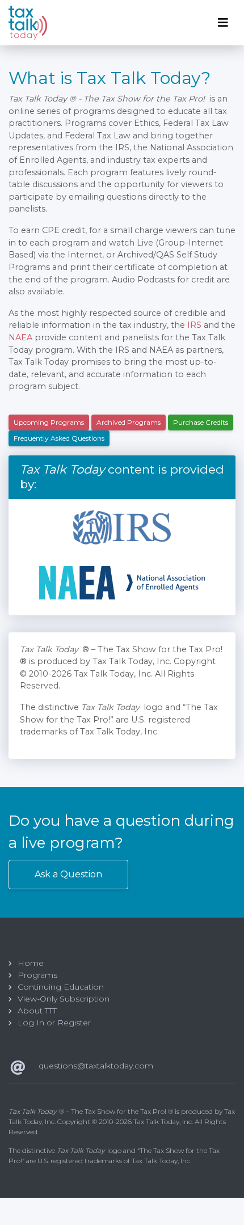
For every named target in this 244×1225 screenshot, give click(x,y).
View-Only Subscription (64, 999)
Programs (37, 975)
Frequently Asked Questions (59, 438)
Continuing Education (61, 987)
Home (31, 963)
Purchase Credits (200, 422)
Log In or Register (54, 1022)
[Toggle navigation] (223, 22)
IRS (194, 325)
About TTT (37, 1011)
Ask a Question (68, 874)
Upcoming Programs (49, 422)
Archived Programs (128, 422)
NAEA (20, 337)
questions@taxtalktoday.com (96, 1066)
